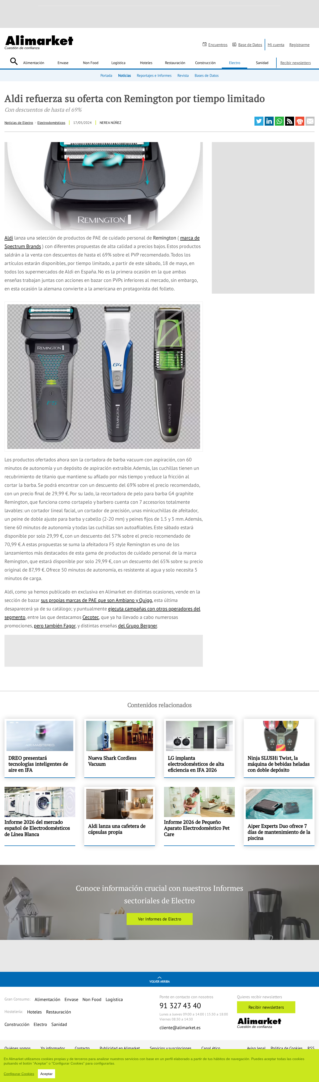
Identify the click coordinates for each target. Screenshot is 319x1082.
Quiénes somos (17, 1048)
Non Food (90, 62)
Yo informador (53, 1048)
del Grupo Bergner (137, 625)
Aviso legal (256, 1048)
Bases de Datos (207, 75)
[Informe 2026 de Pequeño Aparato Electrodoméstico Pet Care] (199, 816)
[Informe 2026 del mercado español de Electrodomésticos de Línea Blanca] (39, 816)
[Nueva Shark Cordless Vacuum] (119, 748)
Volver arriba (160, 981)
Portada (106, 75)
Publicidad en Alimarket (120, 1048)
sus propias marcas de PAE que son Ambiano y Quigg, (97, 600)
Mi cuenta (276, 44)
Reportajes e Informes (154, 75)
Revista (183, 75)
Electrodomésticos (51, 122)
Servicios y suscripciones (170, 1048)
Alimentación (33, 62)
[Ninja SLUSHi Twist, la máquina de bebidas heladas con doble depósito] (279, 748)
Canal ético (210, 1048)
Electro (234, 62)
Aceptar (46, 1074)
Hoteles (146, 62)
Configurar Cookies (19, 1074)
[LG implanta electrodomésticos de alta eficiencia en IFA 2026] (199, 748)
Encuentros (218, 44)
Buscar (13, 61)
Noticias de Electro (18, 122)
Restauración (175, 62)
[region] (159, 1065)
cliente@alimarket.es (180, 1027)
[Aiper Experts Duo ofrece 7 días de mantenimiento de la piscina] (279, 816)
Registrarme (299, 44)
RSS (311, 1048)
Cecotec (90, 617)
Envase (63, 62)
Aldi (8, 238)
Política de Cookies (287, 1048)
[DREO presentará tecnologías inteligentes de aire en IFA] (39, 748)
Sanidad (262, 62)
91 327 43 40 (180, 1005)
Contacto (82, 1048)
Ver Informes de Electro (159, 919)
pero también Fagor (55, 625)
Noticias (124, 75)
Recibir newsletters (295, 62)
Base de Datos (250, 44)
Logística (118, 62)
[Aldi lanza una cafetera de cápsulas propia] (119, 816)
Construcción (205, 62)
